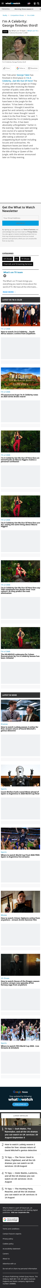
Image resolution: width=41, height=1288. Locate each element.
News (5, 32)
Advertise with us (9, 1264)
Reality (5, 15)
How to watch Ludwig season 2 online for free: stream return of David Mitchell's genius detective (21, 1147)
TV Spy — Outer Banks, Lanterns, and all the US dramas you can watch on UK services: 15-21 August (21, 1177)
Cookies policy (8, 1244)
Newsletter (34, 68)
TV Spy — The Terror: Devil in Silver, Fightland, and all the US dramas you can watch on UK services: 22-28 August (20, 1161)
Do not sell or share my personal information (20, 1269)
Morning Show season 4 (24, 9)
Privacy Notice (32, 232)
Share (8, 68)
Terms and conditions (11, 1229)
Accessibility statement (11, 1249)
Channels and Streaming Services (17, 264)
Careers (6, 1254)
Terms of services (30, 229)
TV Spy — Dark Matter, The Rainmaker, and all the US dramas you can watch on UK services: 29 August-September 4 (21, 1133)
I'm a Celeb (30, 15)
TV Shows (25, 259)
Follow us (22, 68)
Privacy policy (8, 1239)
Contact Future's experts (12, 1234)
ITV (16, 259)
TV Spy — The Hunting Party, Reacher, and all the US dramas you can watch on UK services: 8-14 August (21, 1193)
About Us (6, 1259)
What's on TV (32, 31)
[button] (2, 3)
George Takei (23, 75)
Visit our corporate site (20, 1212)
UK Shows (7, 259)
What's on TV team (19, 31)
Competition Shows (17, 15)
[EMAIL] (5, 275)
